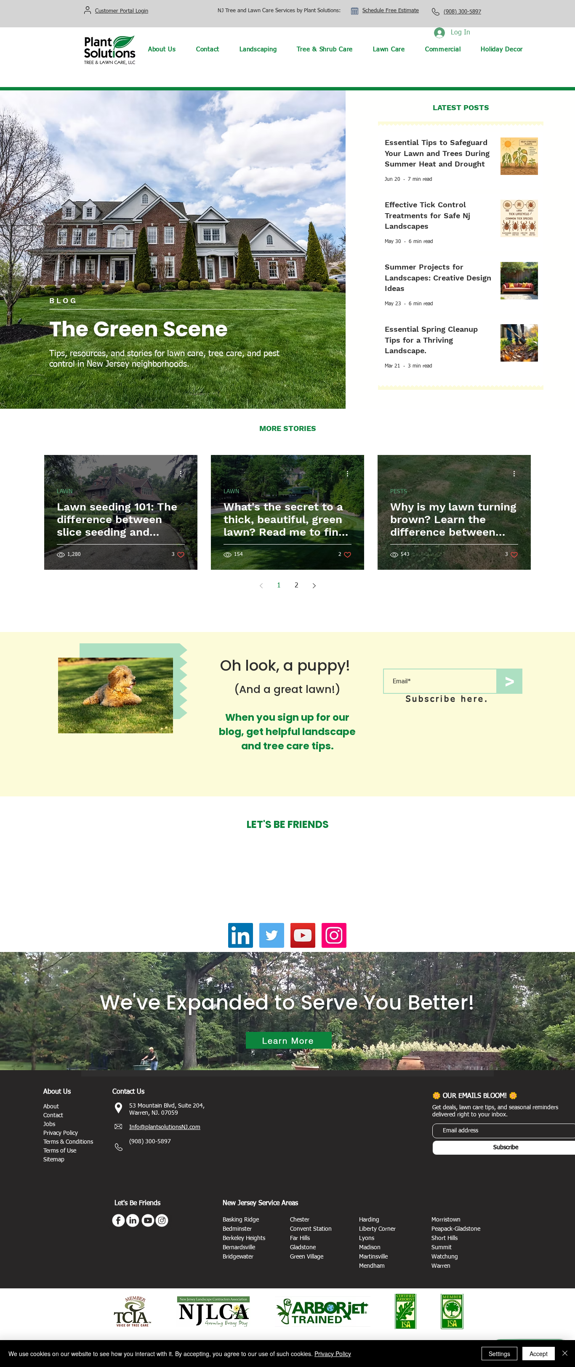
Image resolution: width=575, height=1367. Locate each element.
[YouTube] (302, 935)
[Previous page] (261, 585)
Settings (499, 1353)
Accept (539, 1353)
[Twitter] (271, 935)
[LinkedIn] (240, 935)
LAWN (64, 491)
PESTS (398, 491)
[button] (258, 49)
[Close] (565, 1353)
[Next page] (314, 585)
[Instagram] (334, 935)
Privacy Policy (332, 1353)
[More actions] (183, 473)
